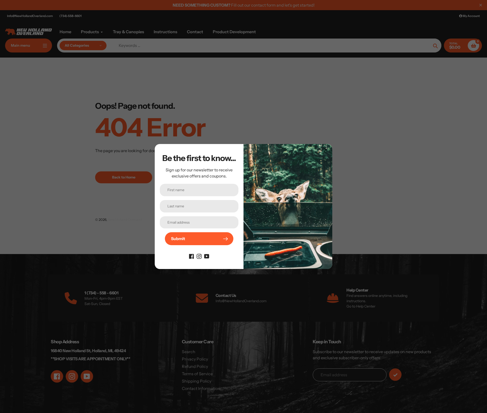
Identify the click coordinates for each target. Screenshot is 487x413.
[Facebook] (191, 255)
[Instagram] (199, 255)
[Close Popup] (326, 150)
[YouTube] (206, 255)
